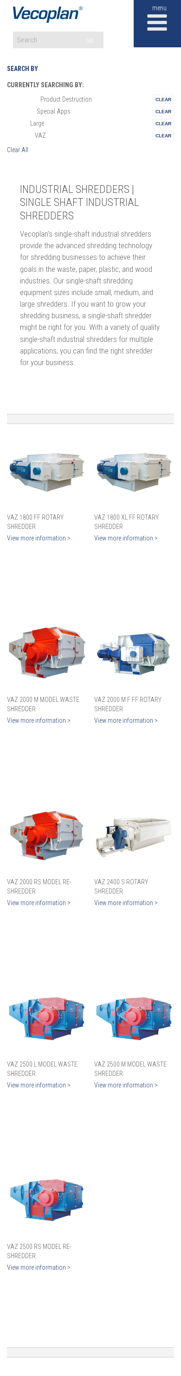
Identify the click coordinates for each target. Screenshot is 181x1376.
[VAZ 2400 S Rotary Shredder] (134, 835)
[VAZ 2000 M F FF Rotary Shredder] (134, 653)
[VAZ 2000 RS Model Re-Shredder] (47, 835)
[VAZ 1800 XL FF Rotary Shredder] (134, 471)
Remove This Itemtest (163, 99)
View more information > (39, 538)
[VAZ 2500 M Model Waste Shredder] (134, 1018)
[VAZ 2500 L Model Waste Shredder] (47, 1018)
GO (90, 40)
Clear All (17, 150)
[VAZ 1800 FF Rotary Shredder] (47, 471)
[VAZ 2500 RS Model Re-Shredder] (47, 1200)
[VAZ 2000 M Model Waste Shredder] (47, 653)
